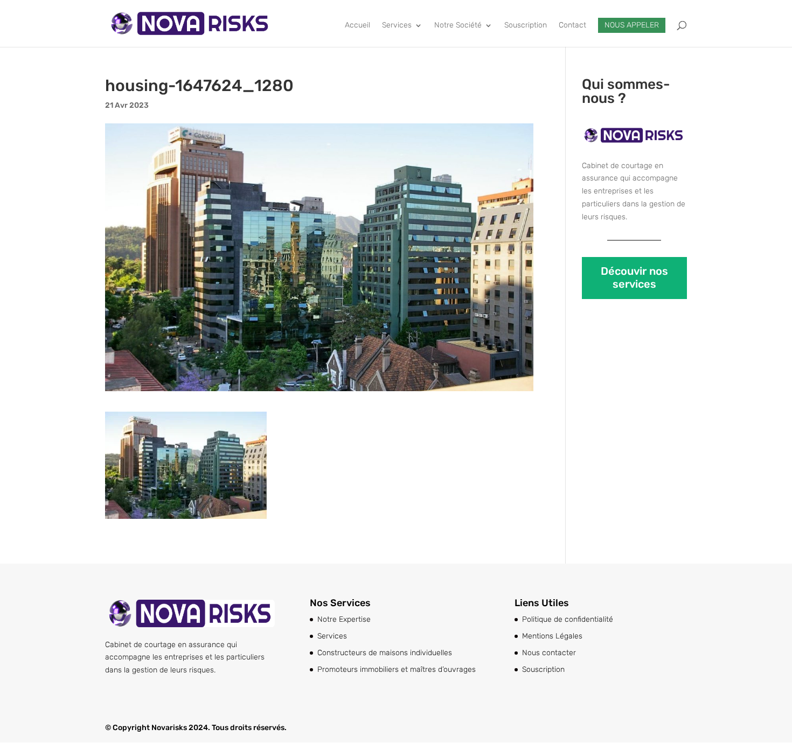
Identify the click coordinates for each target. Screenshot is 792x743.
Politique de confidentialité (567, 619)
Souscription (525, 26)
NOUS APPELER (632, 25)
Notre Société (458, 26)
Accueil (357, 26)
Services (397, 26)
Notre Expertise (344, 619)
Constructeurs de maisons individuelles (384, 652)
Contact (572, 26)
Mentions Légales (552, 636)
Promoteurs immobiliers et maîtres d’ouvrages (396, 669)
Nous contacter (549, 652)
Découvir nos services (634, 277)
